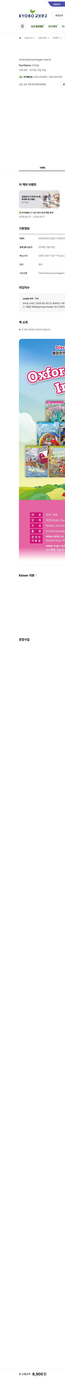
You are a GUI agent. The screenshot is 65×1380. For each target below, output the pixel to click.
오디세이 (52, 26)
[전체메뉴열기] (22, 26)
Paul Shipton (25, 65)
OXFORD (23, 70)
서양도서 (28, 38)
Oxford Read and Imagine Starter (35, 59)
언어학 (55, 38)
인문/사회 (42, 38)
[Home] (20, 38)
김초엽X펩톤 (37, 26)
